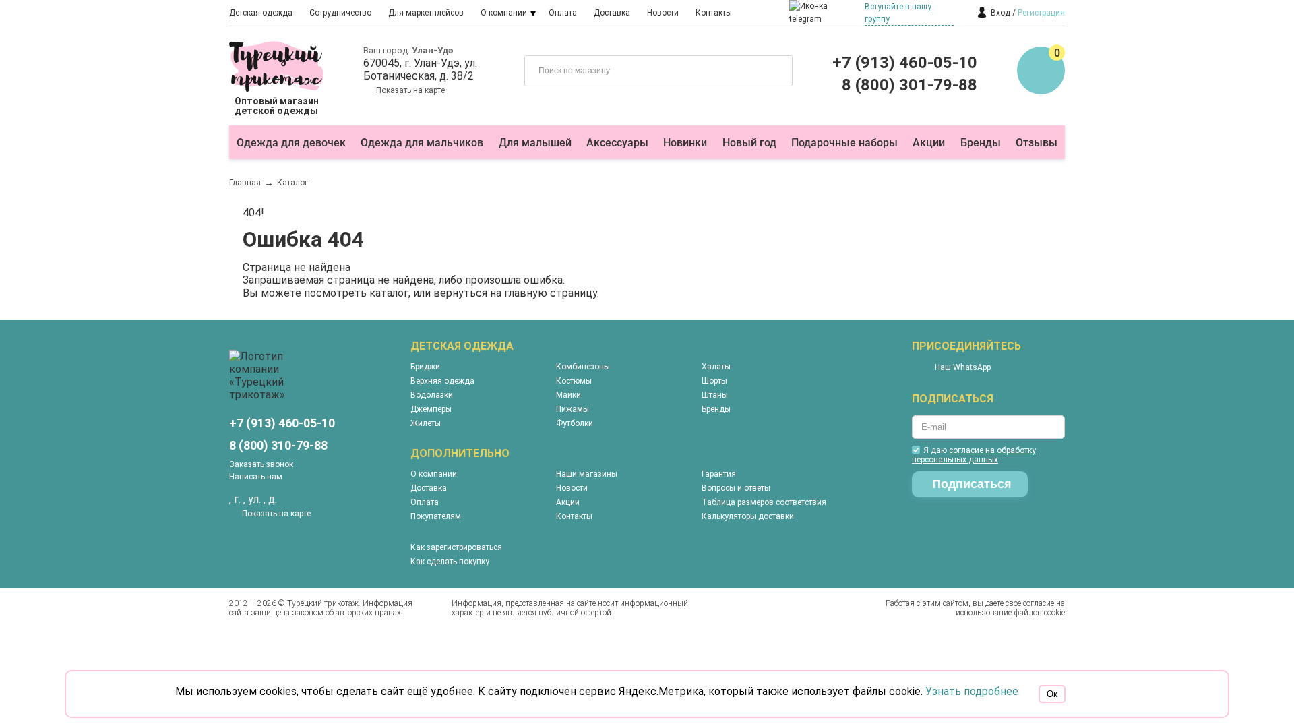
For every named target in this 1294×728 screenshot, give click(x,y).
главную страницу (550, 292)
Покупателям (435, 516)
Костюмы (574, 381)
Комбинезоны (583, 366)
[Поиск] (772, 69)
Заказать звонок (261, 464)
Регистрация (1041, 13)
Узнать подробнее (971, 691)
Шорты (714, 381)
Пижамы (572, 409)
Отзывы (1036, 142)
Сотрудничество (340, 13)
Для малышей (535, 142)
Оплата (563, 13)
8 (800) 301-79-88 (909, 84)
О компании (504, 13)
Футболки (574, 423)
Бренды (980, 142)
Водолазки (431, 395)
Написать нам (255, 476)
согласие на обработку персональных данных (974, 455)
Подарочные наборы (844, 142)
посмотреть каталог (356, 292)
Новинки (685, 142)
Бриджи (425, 366)
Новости (663, 13)
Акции (929, 142)
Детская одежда (260, 13)
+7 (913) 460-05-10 (904, 62)
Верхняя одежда (442, 381)
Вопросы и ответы (736, 488)
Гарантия (719, 474)
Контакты (714, 13)
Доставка (612, 13)
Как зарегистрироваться (456, 547)
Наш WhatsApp (963, 367)
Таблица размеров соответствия (764, 502)
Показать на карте (410, 90)
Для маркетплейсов (426, 13)
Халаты (716, 366)
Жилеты (425, 423)
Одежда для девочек (291, 142)
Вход (1000, 13)
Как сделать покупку (449, 561)
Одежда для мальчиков (422, 142)
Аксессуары (617, 142)
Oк (1052, 694)
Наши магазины (586, 474)
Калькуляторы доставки (748, 516)
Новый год (749, 142)
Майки (568, 395)
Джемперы (431, 409)
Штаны (715, 395)
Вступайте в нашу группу (898, 13)
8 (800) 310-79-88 (278, 445)
